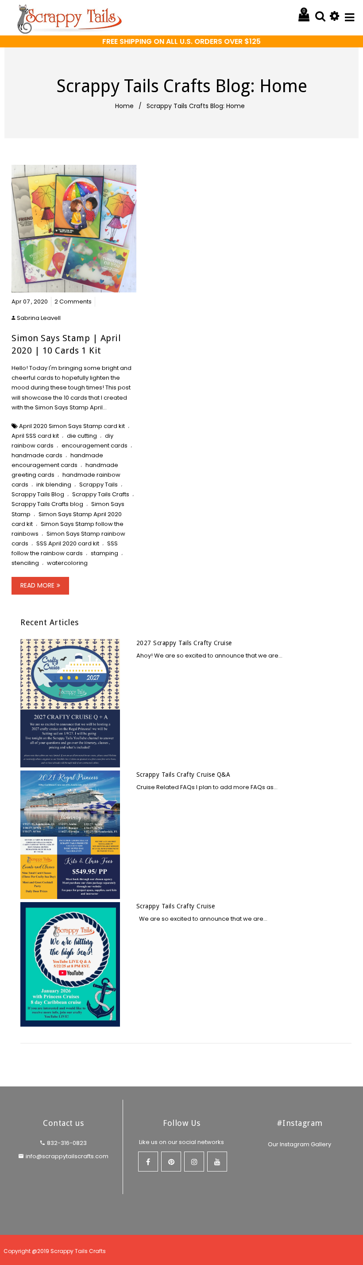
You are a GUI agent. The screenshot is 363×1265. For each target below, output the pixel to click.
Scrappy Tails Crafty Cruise (175, 906)
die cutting (82, 436)
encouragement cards (94, 445)
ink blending (53, 484)
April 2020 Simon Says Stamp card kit (72, 426)
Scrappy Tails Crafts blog (47, 504)
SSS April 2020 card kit (67, 543)
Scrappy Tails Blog (38, 494)
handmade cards (37, 455)
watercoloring (67, 563)
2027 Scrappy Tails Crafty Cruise (184, 642)
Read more (37, 585)
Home (124, 105)
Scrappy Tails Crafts (100, 494)
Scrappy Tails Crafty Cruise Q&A (183, 774)
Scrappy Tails (98, 484)
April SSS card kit (35, 436)
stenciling (25, 563)
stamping (104, 553)
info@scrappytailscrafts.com (67, 1156)
